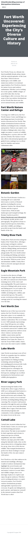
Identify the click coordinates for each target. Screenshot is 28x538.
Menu (3, 7)
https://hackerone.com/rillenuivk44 (13, 217)
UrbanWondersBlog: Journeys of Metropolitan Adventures (13, 3)
